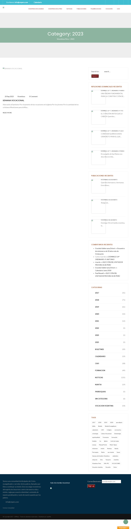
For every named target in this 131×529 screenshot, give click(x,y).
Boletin (100, 426)
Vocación (109, 9)
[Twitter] (116, 2)
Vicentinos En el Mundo (36, 9)
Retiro (103, 452)
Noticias (69, 9)
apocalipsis (119, 422)
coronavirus (118, 430)
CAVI (118, 9)
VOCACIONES (116, 463)
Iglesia (106, 441)
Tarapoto (108, 459)
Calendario (38, 2)
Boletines (99, 349)
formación (114, 437)
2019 (97, 307)
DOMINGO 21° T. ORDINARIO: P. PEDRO (112, 151)
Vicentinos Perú (96, 463)
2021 (97, 321)
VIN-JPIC (106, 463)
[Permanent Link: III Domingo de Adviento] (98, 206)
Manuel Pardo (103, 445)
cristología (95, 433)
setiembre (115, 456)
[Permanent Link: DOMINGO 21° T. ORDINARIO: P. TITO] (98, 117)
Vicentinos (21, 96)
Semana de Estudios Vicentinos (101, 456)
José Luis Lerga (114, 441)
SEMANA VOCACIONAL (13, 100)
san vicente (111, 452)
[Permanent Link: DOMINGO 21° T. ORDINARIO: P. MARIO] (98, 97)
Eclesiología (117, 433)
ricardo (97, 262)
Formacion (100, 370)
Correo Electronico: (94, 481)
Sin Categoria (101, 399)
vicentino (116, 459)
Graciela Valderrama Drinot (105, 248)
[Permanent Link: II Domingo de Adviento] (98, 226)
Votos (115, 467)
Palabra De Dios (96, 9)
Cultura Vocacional (106, 433)
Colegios (109, 430)
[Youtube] (125, 2)
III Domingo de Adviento (109, 200)
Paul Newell (99, 273)
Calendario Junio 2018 (103, 270)
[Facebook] (121, 2)
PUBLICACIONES (81, 9)
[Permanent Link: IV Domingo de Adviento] (98, 186)
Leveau (94, 445)
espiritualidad (96, 437)
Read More (7, 113)
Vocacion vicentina (97, 467)
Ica (100, 441)
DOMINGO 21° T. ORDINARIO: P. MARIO (112, 90)
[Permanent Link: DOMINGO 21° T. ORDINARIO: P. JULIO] (98, 137)
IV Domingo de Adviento (109, 179)
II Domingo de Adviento (109, 220)
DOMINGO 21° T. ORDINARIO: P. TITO (112, 111)
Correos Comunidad (8, 508)
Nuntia (98, 385)
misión (102, 448)
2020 (97, 314)
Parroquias (100, 392)
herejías (94, 441)
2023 (97, 335)
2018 (97, 300)
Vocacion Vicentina (104, 406)
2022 (97, 328)
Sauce (118, 452)
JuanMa (49, 516)
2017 (97, 293)
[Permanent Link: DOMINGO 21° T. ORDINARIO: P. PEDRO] (98, 157)
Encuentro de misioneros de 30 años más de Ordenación (110, 251)
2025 (97, 342)
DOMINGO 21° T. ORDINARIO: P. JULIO (112, 131)
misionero (95, 448)
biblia (93, 426)
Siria (101, 459)
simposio (94, 459)
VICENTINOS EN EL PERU (55, 9)
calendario (95, 430)
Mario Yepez (113, 445)
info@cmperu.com (21, 2)
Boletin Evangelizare (110, 426)
